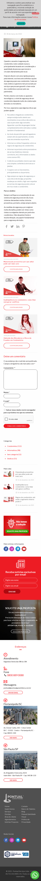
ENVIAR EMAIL (13, 693)
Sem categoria (12, 454)
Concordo (21, 23)
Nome (7, 392)
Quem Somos (10, 809)
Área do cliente (10, 817)
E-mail (7, 401)
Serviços (8, 811)
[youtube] (24, 549)
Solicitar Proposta (20, 631)
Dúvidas (8, 814)
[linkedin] (18, 549)
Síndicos (10, 458)
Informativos (12, 450)
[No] (35, 13)
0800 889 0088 (15, 675)
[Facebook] (6, 549)
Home (7, 806)
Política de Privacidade (25, 820)
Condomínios (12, 446)
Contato (24, 806)
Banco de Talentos (28, 809)
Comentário (9, 368)
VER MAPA (13, 738)
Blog (23, 811)
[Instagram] (11, 549)
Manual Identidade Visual (28, 815)
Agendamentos (10, 819)
